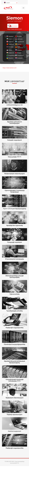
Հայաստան (19, 39)
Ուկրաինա (10, 58)
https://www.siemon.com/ (14, 29)
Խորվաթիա (20, 58)
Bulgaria (10, 39)
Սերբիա (10, 50)
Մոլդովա (19, 44)
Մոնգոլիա (10, 47)
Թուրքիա (19, 52)
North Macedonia (20, 47)
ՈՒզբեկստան (20, 55)
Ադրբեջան (10, 36)
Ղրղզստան (11, 44)
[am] (8, 8)
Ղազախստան (20, 41)
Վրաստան (11, 41)
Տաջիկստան (11, 52)
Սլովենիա (19, 50)
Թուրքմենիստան (11, 55)
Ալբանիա (19, 36)
